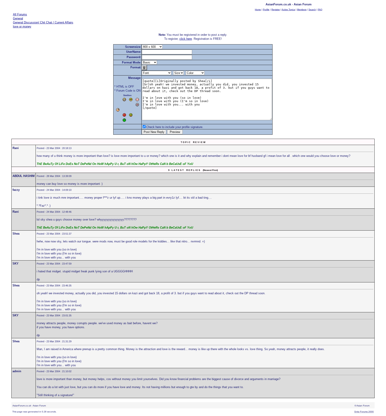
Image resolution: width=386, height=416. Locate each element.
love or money (22, 26)
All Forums (20, 14)
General (18, 18)
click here (185, 38)
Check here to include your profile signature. (174, 127)
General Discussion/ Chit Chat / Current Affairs (43, 22)
